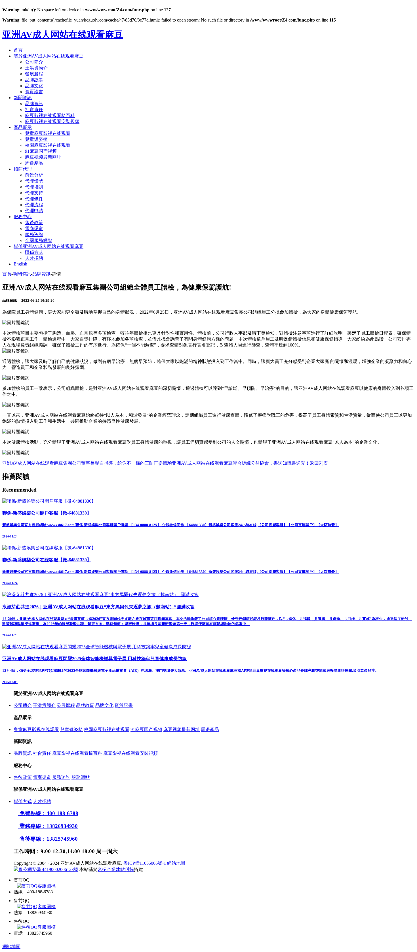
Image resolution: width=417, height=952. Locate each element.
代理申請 (34, 210)
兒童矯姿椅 (36, 139)
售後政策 (34, 222)
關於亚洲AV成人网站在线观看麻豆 (48, 56)
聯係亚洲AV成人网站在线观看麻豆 (48, 246)
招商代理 (23, 169)
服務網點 (80, 777)
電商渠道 (34, 228)
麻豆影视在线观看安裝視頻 (52, 121)
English (20, 264)
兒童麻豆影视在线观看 (47, 133)
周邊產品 (34, 163)
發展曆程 (34, 73)
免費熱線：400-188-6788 (48, 813)
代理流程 (34, 204)
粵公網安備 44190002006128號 (48, 869)
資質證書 (34, 91)
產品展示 (23, 127)
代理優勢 (34, 180)
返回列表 (319, 463)
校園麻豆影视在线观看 (47, 145)
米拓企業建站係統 (116, 869)
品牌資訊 (34, 103)
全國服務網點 (38, 240)
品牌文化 (34, 85)
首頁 (18, 50)
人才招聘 (34, 258)
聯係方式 (34, 252)
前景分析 (34, 175)
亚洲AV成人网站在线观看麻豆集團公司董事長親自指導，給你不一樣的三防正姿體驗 (87, 463)
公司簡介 (34, 62)
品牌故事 (34, 79)
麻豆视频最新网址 (43, 157)
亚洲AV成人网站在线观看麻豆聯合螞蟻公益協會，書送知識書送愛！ (241, 463)
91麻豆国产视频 (41, 151)
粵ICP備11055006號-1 (144, 863)
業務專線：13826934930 (48, 826)
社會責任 (34, 109)
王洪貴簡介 (36, 67)
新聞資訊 (23, 97)
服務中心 (23, 216)
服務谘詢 (34, 234)
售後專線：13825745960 (48, 839)
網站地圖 (176, 863)
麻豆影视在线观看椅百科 (50, 115)
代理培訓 (34, 186)
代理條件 (34, 198)
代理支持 (34, 192)
